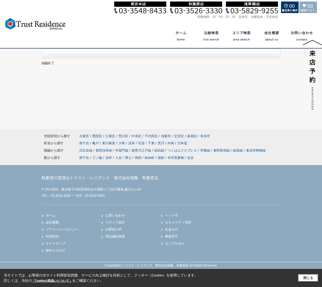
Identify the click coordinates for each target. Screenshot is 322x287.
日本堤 (182, 143)
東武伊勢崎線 (256, 150)
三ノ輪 (97, 158)
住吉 (190, 158)
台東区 (84, 136)
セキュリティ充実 (178, 222)
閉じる (308, 278)
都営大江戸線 (142, 150)
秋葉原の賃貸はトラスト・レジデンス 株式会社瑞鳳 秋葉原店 (100, 178)
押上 (128, 158)
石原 (142, 143)
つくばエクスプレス (183, 150)
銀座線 (238, 150)
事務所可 (171, 236)
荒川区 (123, 136)
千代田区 (151, 136)
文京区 (179, 136)
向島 (171, 143)
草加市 (205, 136)
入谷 (118, 158)
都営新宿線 (222, 150)
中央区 (136, 136)
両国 (138, 158)
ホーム (51, 215)
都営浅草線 (104, 150)
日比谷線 (86, 150)
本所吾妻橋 (176, 158)
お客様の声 (113, 229)
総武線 (159, 150)
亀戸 (96, 143)
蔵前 (161, 158)
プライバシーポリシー (62, 229)
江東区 (110, 136)
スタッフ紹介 (115, 222)
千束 (151, 143)
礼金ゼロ (171, 229)
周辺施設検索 (115, 236)
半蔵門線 (122, 150)
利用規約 (52, 236)
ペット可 (171, 215)
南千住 (84, 143)
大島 (122, 143)
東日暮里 (109, 143)
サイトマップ (55, 243)
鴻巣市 (166, 136)
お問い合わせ (115, 215)
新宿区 (192, 136)
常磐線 (205, 150)
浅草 (132, 143)
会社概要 (52, 222)
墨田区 (97, 136)
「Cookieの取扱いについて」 (52, 280)
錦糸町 (149, 158)
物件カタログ (55, 250)
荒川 (161, 143)
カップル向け (175, 243)
